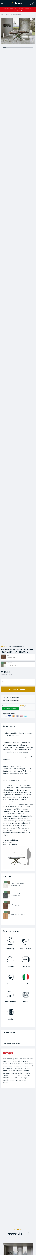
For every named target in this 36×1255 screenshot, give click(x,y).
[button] (2, 4)
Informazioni (13, 697)
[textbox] (18, 657)
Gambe (9, 663)
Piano (9, 655)
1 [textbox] (2, 682)
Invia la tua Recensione (11, 1043)
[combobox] (18, 657)
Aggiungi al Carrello (18, 689)
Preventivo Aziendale (10, 700)
